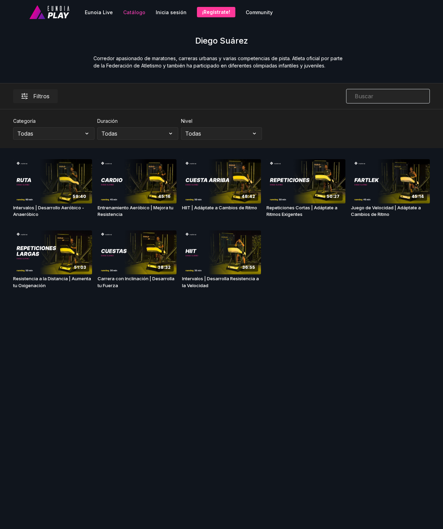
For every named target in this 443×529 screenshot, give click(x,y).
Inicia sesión (171, 12)
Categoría (24, 121)
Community (259, 12)
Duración (107, 121)
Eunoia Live (99, 12)
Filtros (41, 96)
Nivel (186, 121)
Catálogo (134, 12)
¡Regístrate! (216, 12)
